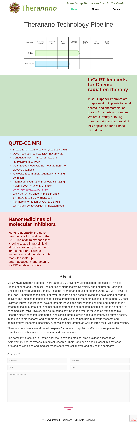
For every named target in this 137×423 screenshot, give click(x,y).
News (95, 9)
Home (74, 9)
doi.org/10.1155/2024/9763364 (31, 189)
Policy (116, 9)
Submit (68, 410)
